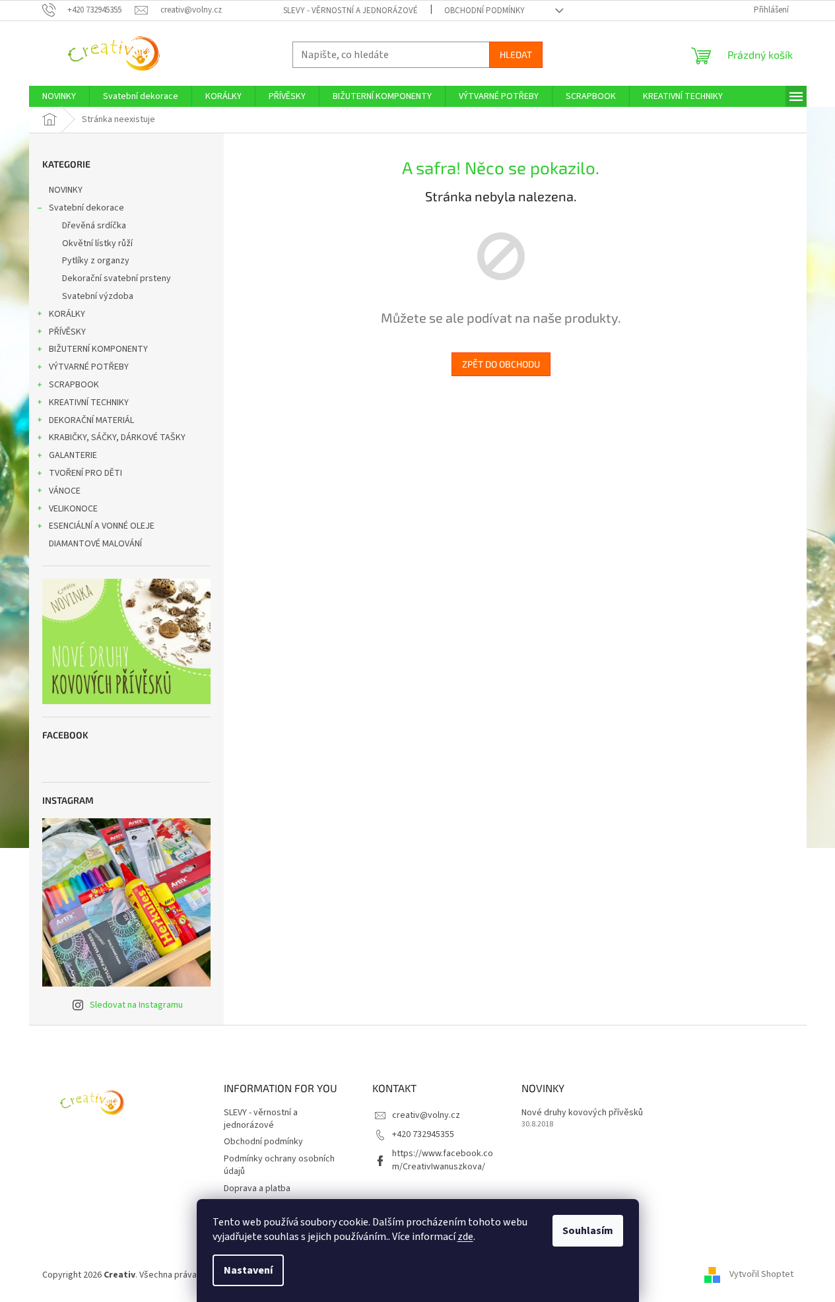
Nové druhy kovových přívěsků (582, 1113)
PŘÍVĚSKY (67, 332)
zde (465, 1236)
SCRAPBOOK (74, 384)
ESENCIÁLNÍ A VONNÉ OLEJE (101, 526)
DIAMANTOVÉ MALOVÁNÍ (95, 543)
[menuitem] (59, 96)
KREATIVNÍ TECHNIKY (89, 402)
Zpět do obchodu (501, 364)
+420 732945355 (423, 1134)
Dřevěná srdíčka (94, 225)
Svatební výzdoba (97, 296)
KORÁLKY (67, 314)
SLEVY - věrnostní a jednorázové (350, 10)
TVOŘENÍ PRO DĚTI (85, 473)
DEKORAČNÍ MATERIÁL (91, 420)
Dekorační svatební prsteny (116, 278)
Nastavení (248, 1270)
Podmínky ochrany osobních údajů (279, 1165)
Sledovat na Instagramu (136, 1005)
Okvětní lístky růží (97, 243)
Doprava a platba (257, 1188)
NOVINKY (66, 190)
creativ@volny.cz (426, 1115)
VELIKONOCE (73, 508)
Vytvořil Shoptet (761, 1275)
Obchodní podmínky (484, 10)
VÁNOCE (65, 491)
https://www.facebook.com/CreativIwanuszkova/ (442, 1160)
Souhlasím (587, 1230)
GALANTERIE (73, 455)
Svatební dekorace (86, 207)
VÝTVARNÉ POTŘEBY (89, 367)
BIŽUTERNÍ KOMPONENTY (98, 349)
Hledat (516, 54)
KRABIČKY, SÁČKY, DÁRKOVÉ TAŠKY (117, 437)
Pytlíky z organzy (95, 260)
